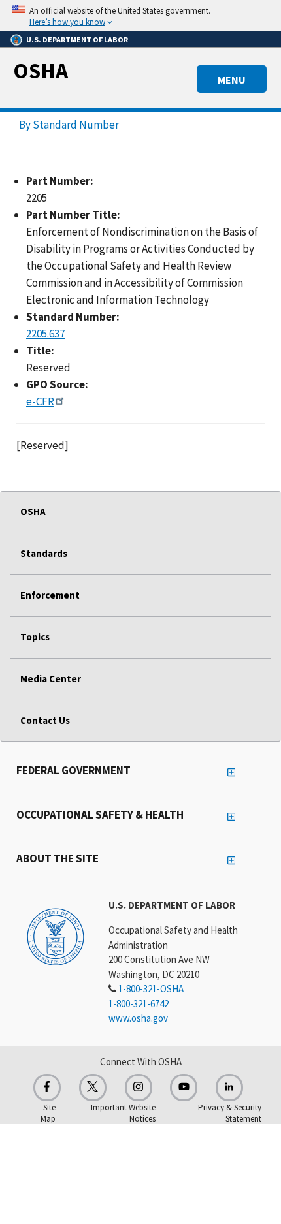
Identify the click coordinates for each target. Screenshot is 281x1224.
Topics (35, 637)
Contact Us (45, 720)
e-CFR (40, 401)
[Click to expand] (140, 15)
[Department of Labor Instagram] (138, 1087)
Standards (43, 553)
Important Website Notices (123, 1113)
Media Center (50, 678)
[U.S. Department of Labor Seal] (55, 936)
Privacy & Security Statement (229, 1113)
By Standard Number (69, 125)
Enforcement (50, 595)
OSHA (40, 70)
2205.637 (45, 333)
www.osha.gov (138, 1018)
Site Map (48, 1113)
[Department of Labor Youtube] (183, 1087)
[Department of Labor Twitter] (93, 1087)
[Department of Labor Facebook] (47, 1087)
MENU (232, 79)
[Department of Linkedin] (229, 1087)
